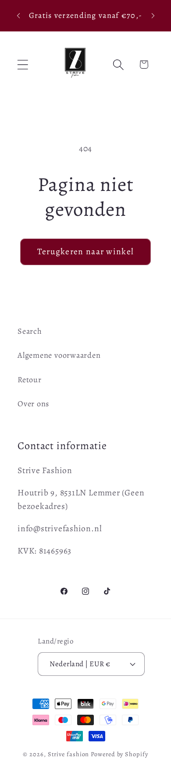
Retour (30, 379)
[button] (22, 64)
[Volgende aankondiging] (153, 15)
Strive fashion (68, 754)
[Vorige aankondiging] (18, 15)
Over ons (33, 403)
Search (30, 331)
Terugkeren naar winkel (85, 251)
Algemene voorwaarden (59, 355)
